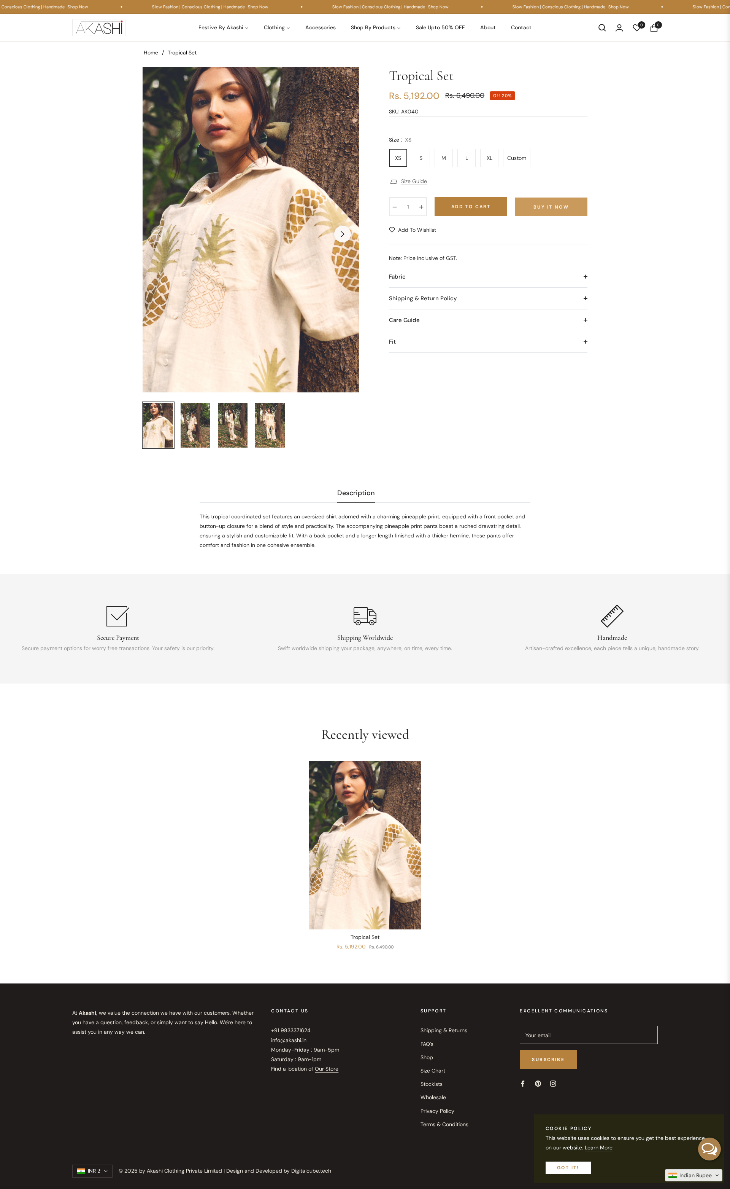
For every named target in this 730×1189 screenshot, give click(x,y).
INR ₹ (94, 1170)
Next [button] (342, 234)
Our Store (326, 1068)
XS (398, 158)
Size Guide (414, 181)
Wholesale (433, 1097)
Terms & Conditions (444, 1124)
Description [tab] (356, 493)
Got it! (568, 1168)
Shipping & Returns (444, 1030)
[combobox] (365, 531)
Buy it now (551, 207)
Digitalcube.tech (311, 1170)
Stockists (432, 1084)
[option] (251, 229)
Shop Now (86, 7)
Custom (516, 158)
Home (151, 52)
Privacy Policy (437, 1111)
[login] (619, 28)
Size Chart (433, 1070)
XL (489, 158)
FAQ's (427, 1044)
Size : (400, 139)
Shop (427, 1057)
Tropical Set (365, 937)
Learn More (599, 1147)
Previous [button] (159, 234)
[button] (602, 27)
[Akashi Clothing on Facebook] (523, 1083)
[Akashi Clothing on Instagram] (553, 1083)
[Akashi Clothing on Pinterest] (538, 1083)
